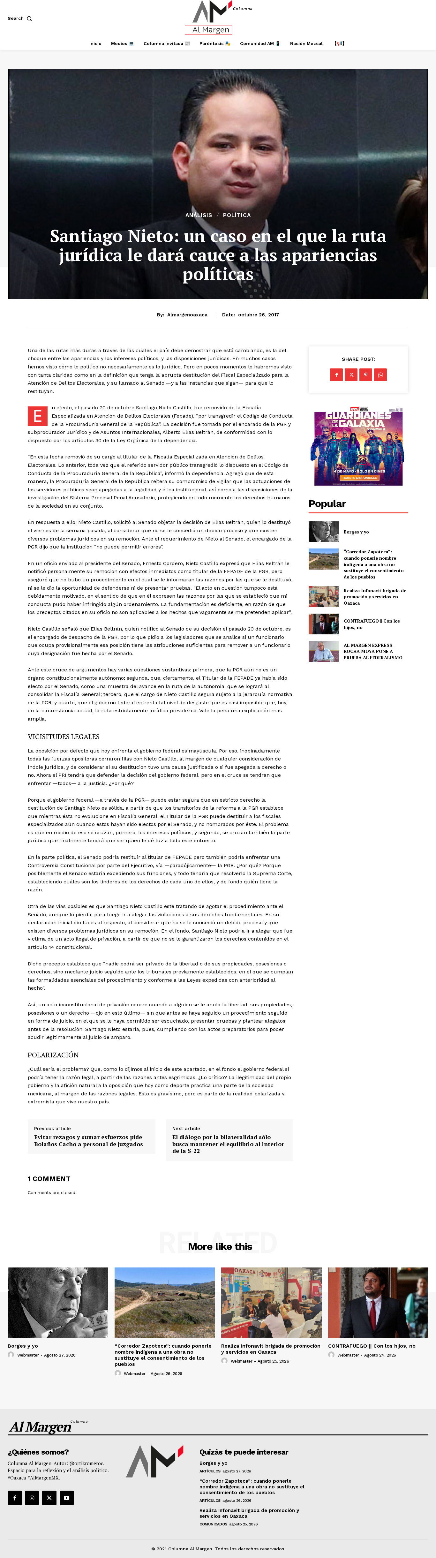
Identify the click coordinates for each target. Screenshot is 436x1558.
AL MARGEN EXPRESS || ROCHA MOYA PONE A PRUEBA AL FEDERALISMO (374, 651)
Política (237, 215)
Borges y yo (356, 532)
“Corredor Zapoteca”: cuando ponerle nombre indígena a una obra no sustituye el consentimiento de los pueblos (374, 563)
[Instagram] (32, 1498)
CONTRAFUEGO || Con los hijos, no (372, 1346)
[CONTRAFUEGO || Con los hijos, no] (323, 624)
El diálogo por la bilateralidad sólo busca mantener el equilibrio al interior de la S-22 (228, 1144)
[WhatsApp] (380, 374)
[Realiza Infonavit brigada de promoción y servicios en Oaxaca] (323, 596)
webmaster (28, 1355)
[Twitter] (351, 374)
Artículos (210, 1471)
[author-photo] (12, 1354)
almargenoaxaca (187, 315)
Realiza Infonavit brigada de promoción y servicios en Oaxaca (375, 596)
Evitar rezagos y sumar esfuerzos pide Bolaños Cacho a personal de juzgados (88, 1140)
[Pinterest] (365, 374)
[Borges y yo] (323, 531)
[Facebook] (336, 374)
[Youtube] (67, 1498)
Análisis (198, 215)
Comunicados (213, 1524)
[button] (21, 18)
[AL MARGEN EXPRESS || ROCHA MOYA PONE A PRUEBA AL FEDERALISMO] (323, 651)
